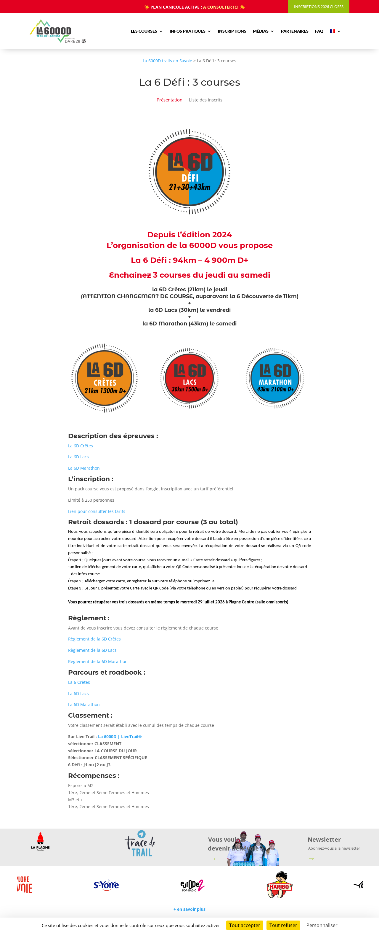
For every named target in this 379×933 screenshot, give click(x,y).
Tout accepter (244, 925)
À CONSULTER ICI (221, 7)
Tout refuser (283, 925)
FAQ (319, 31)
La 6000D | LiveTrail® (120, 736)
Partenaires (295, 31)
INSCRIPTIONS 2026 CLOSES (318, 6)
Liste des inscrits (205, 100)
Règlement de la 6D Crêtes (94, 639)
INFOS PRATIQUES (187, 31)
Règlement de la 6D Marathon (98, 661)
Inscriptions (232, 31)
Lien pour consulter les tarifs (96, 511)
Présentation (169, 100)
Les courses (144, 31)
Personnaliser (322, 925)
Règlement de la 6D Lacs (92, 650)
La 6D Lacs (78, 457)
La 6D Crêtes (80, 446)
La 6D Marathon (84, 468)
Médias (261, 31)
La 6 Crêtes (79, 682)
